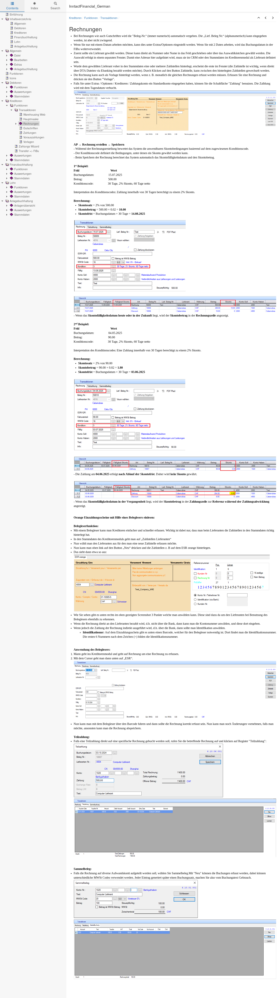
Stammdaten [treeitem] (22, 96)
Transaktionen (108, 18)
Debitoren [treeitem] (20, 28)
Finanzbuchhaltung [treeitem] (25, 37)
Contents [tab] (12, 8)
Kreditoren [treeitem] (20, 32)
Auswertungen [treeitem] (23, 92)
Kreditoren (75, 18)
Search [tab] (55, 8)
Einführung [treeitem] (16, 14)
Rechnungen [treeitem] (31, 123)
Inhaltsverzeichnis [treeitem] (20, 19)
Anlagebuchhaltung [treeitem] (25, 46)
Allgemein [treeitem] (20, 23)
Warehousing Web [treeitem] (34, 114)
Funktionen (91, 18)
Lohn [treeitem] (17, 42)
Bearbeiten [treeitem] (20, 60)
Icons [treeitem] (13, 78)
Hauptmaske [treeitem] (31, 119)
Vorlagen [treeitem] (28, 142)
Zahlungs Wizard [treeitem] (29, 146)
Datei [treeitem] (17, 55)
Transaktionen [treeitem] (27, 110)
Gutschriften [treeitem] (30, 128)
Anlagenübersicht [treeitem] (24, 205)
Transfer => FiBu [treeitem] (29, 151)
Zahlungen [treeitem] (29, 133)
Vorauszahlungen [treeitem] (33, 137)
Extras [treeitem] (18, 64)
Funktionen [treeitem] (16, 73)
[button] (258, 18)
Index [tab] (34, 8)
